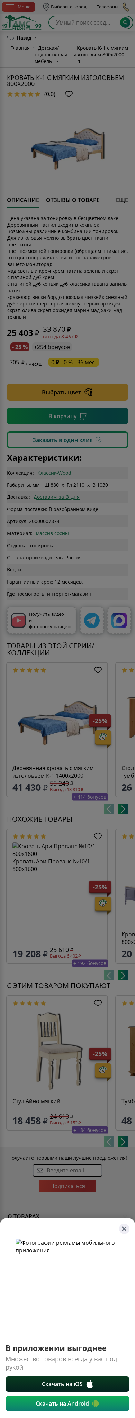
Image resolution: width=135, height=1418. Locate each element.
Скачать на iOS (62, 1384)
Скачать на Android (62, 1403)
